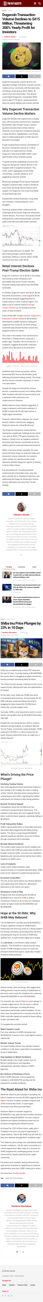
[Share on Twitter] (21, 76)
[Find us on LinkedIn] (8, 1295)
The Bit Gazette (19, 1173)
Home (4, 10)
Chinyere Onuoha (9, 37)
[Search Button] (39, 3)
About (4, 1285)
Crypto (10, 10)
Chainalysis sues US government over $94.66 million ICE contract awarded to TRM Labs (27, 587)
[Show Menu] (35, 3)
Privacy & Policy (22, 1285)
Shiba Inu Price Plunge (14, 1178)
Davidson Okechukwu (9, 632)
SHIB (24, 898)
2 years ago (23, 37)
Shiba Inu (25, 1001)
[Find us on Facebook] (2, 1295)
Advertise (12, 1285)
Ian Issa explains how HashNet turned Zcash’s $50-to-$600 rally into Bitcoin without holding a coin (27, 575)
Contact (32, 1285)
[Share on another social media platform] (35, 76)
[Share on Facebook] (8, 76)
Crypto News (10, 619)
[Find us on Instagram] (11, 1295)
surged (29, 296)
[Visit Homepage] (12, 3)
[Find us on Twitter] (5, 1295)
